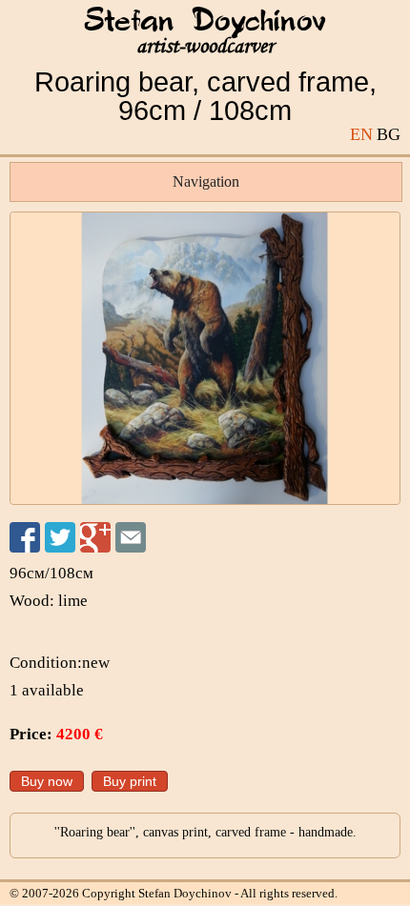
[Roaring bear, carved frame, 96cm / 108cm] (205, 358)
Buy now (46, 781)
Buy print (129, 781)
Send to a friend (130, 537)
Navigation (206, 181)
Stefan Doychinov (205, 22)
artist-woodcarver (205, 46)
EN (361, 134)
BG (388, 134)
